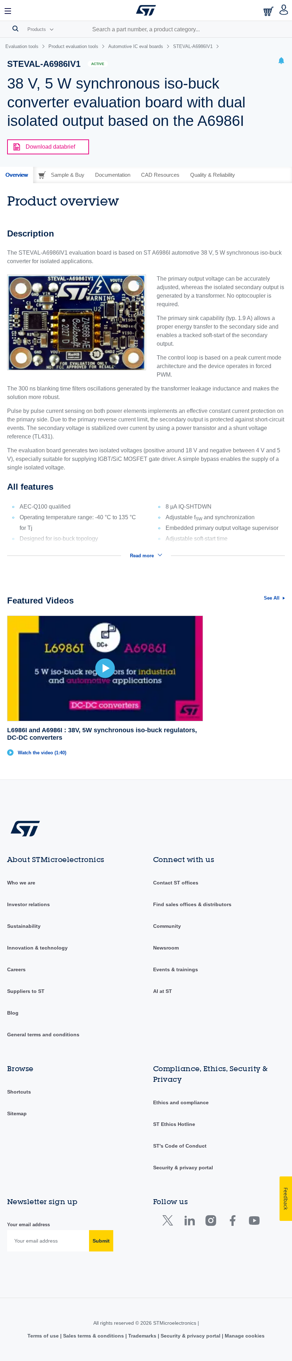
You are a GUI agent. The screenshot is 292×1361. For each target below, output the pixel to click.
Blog (13, 1013)
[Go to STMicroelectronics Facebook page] (232, 1222)
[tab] (16, 175)
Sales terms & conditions (93, 1336)
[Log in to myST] (284, 10)
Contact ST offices (175, 883)
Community (167, 926)
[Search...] (15, 28)
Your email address (28, 1224)
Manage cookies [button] (244, 1336)
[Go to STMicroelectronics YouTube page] (254, 1222)
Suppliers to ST (26, 991)
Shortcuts (19, 1092)
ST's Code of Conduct (180, 1146)
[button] (8, 10)
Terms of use (43, 1336)
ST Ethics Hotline (174, 1124)
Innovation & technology (37, 948)
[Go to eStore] (269, 11)
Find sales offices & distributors (192, 904)
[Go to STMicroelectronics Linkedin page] (189, 1222)
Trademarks (142, 1336)
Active (97, 64)
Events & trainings (175, 969)
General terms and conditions (43, 1034)
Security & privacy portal (183, 1167)
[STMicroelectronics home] (146, 10)
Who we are (21, 883)
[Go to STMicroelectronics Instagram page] (210, 1222)
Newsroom (166, 948)
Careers (16, 969)
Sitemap (17, 1113)
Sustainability (24, 926)
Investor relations (28, 904)
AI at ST (162, 991)
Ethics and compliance (181, 1102)
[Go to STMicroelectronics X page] (169, 1222)
